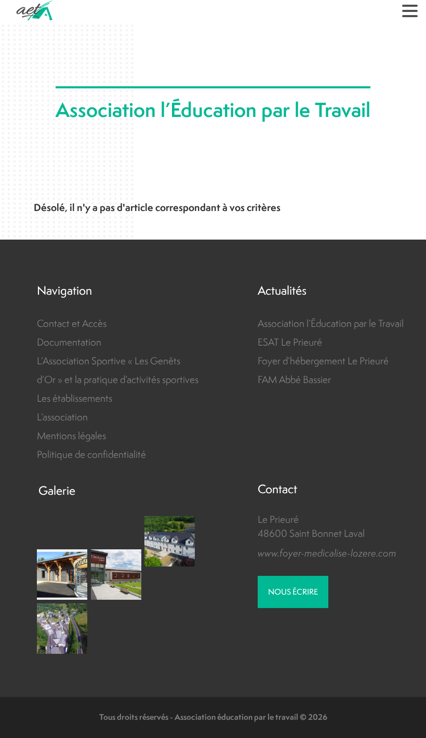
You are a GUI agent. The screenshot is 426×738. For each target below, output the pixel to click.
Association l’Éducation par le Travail (331, 323)
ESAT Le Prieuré (290, 342)
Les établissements (74, 398)
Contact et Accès (71, 323)
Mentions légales (71, 435)
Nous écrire (293, 591)
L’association (62, 417)
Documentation (69, 342)
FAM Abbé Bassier (294, 379)
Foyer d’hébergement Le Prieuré (323, 360)
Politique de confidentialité (91, 454)
